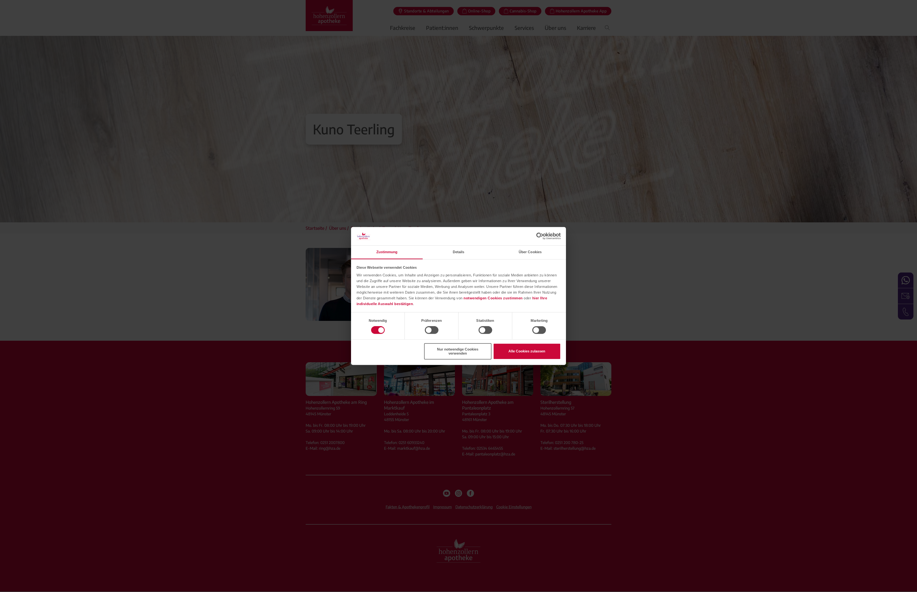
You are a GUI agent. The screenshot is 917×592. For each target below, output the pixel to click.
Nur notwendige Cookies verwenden (457, 351)
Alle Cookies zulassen (526, 351)
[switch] (431, 330)
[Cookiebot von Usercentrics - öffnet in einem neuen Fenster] (540, 236)
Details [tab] (458, 252)
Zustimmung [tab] (387, 252)
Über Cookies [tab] (530, 252)
